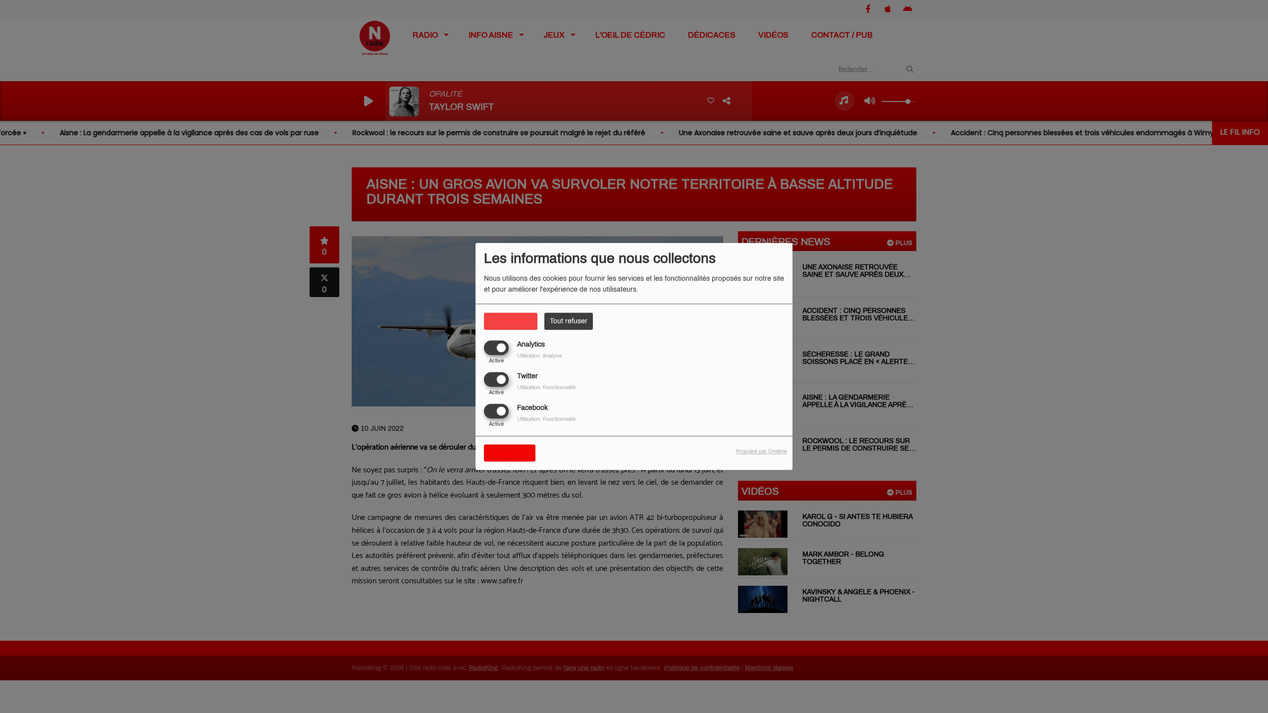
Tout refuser (568, 321)
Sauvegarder (509, 453)
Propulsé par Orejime (761, 452)
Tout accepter (510, 321)
